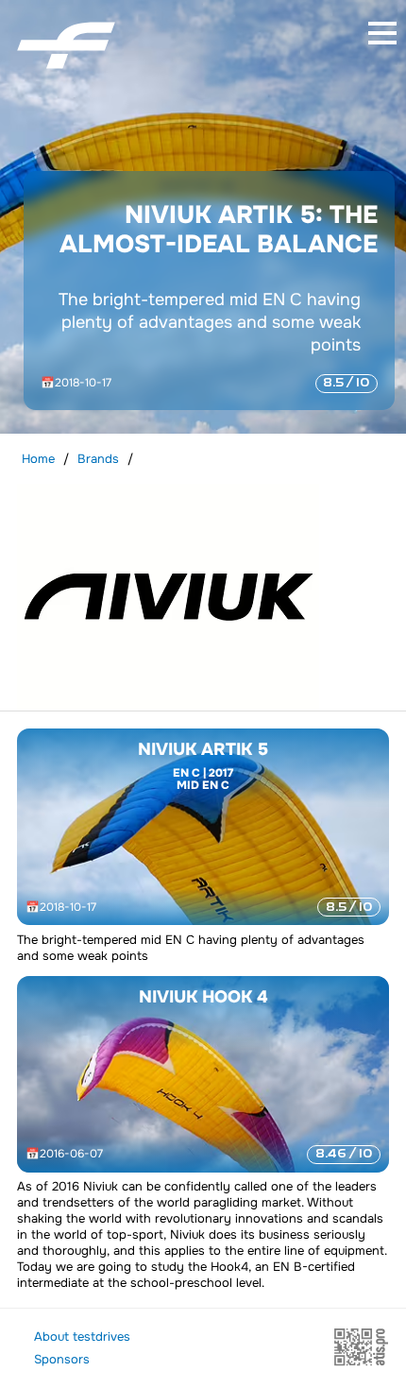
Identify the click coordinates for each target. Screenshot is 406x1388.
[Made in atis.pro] (360, 1363)
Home (38, 459)
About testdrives (82, 1336)
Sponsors (62, 1359)
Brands (98, 459)
